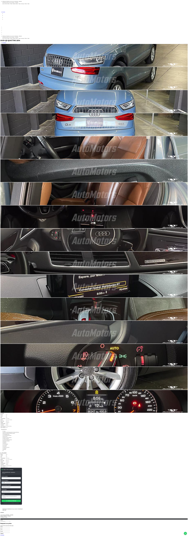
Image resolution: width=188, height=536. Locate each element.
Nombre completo (5, 476)
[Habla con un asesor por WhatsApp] (185, 533)
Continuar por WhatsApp (12, 500)
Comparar (4, 42)
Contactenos (62, 19)
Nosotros (63, 17)
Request (2, 533)
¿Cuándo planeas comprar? (6, 485)
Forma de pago (4, 489)
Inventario (63, 15)
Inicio (64, 13)
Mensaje (3, 494)
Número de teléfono (5, 480)
